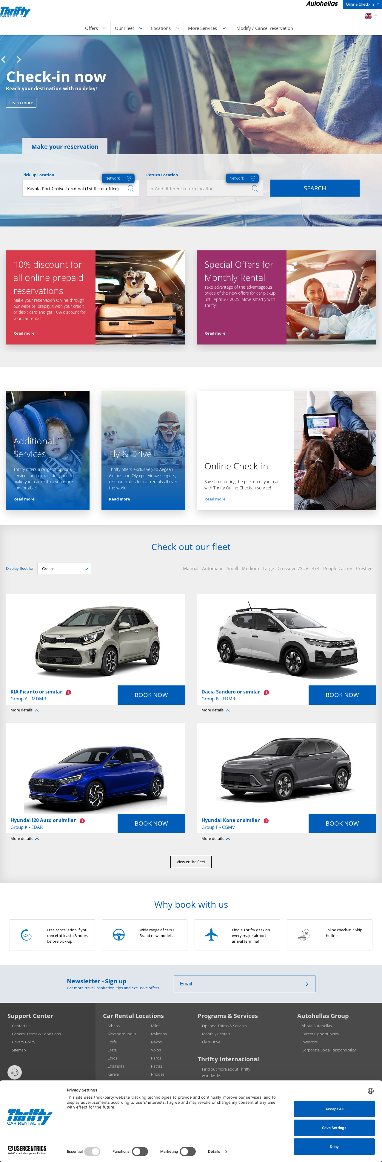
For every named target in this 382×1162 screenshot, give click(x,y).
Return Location (162, 174)
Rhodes (157, 1074)
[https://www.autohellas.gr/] (322, 4)
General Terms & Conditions (36, 1034)
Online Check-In (360, 4)
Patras (156, 1066)
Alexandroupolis (121, 1034)
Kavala (113, 1074)
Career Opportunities (320, 1034)
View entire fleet (191, 861)
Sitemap (19, 1050)
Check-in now (56, 76)
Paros (156, 1058)
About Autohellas (317, 1025)
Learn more (21, 102)
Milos (155, 1025)
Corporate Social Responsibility (329, 1050)
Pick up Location (38, 174)
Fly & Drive (211, 1042)
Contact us (21, 1025)
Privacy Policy (23, 1042)
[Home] (15, 12)
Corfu (112, 1042)
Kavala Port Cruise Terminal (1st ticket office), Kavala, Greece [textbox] (83, 189)
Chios (112, 1058)
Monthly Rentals (216, 1034)
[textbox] (205, 188)
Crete (112, 1050)
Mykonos (159, 1034)
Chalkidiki (115, 1066)
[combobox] (80, 188)
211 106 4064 (26, 1084)
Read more (24, 333)
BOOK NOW (151, 695)
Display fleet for (20, 568)
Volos (156, 1050)
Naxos (156, 1042)
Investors (310, 1042)
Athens (113, 1025)
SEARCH (315, 188)
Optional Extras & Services (224, 1025)
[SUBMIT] (307, 984)
